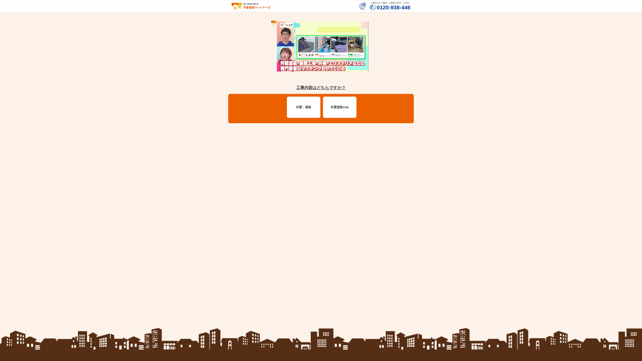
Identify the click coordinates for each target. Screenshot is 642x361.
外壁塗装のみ (340, 107)
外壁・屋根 (303, 107)
